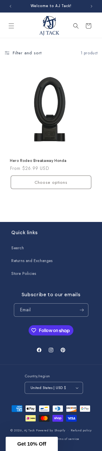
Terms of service (67, 438)
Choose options (51, 182)
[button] (11, 26)
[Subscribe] (82, 310)
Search (17, 248)
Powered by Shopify (50, 430)
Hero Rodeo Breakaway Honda (38, 160)
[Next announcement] (91, 6)
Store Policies (23, 273)
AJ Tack (30, 430)
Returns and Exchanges (32, 260)
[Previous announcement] (10, 6)
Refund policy (81, 430)
